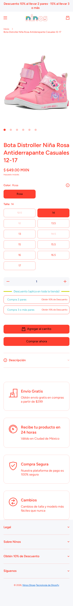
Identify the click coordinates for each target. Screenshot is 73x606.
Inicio (6, 28)
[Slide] (67, 185)
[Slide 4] (23, 130)
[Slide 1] (5, 130)
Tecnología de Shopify (47, 585)
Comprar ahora (36, 341)
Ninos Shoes (29, 585)
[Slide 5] (29, 130)
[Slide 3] (17, 130)
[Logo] (36, 17)
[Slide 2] (11, 130)
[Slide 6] (36, 130)
